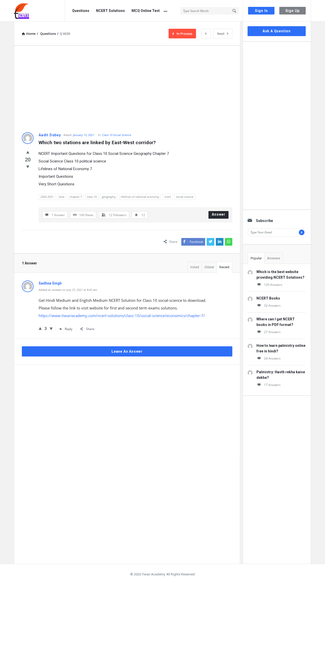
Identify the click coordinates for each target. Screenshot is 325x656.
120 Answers (273, 284)
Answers (273, 258)
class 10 (92, 197)
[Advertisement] (127, 89)
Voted (194, 267)
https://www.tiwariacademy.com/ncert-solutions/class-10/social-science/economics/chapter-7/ (122, 315)
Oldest (209, 267)
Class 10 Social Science (116, 135)
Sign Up (292, 11)
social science (184, 197)
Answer (218, 214)
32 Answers (272, 305)
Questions (80, 11)
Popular (256, 258)
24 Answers (272, 358)
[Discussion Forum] (39, 11)
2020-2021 (47, 197)
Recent (224, 267)
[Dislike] (27, 166)
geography (109, 197)
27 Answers (272, 332)
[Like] (27, 152)
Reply (68, 329)
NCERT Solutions (110, 11)
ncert (167, 197)
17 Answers (272, 385)
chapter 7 (76, 197)
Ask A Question (277, 31)
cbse (61, 197)
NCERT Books (268, 298)
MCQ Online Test (146, 11)
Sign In (261, 11)
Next (220, 33)
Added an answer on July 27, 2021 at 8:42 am (68, 290)
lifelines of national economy (140, 197)
